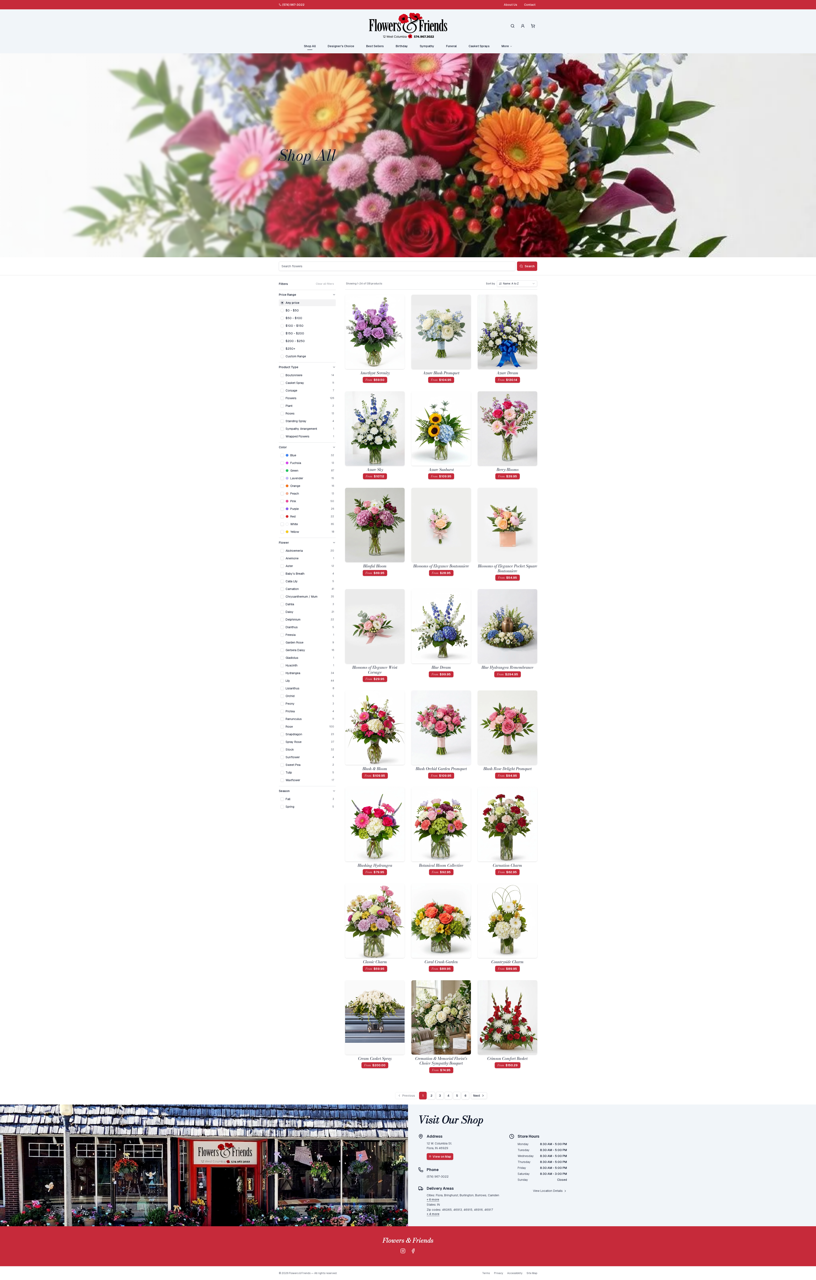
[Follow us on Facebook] (413, 1251)
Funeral (451, 46)
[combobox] (517, 283)
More (505, 46)
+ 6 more (433, 1199)
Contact (530, 5)
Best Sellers (375, 46)
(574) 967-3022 (293, 5)
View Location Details (548, 1191)
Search (530, 266)
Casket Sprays (479, 46)
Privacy (498, 1273)
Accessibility (514, 1273)
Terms (486, 1273)
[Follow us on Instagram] (403, 1251)
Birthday (402, 46)
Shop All (310, 46)
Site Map (532, 1273)
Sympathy (427, 46)
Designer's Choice (341, 46)
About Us (510, 5)
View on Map (442, 1156)
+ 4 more (433, 1214)
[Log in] (522, 26)
